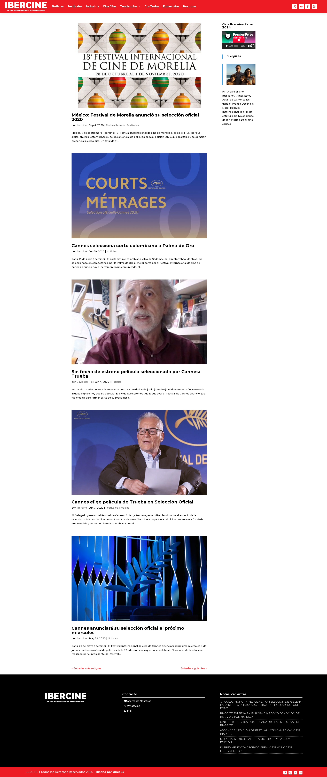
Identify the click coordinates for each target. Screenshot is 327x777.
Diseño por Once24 (110, 772)
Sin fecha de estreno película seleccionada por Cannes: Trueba (136, 374)
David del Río (84, 381)
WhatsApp (133, 706)
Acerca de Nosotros (139, 701)
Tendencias (128, 6)
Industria (92, 6)
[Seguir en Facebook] (307, 6)
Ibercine (81, 125)
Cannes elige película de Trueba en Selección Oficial (132, 502)
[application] (238, 40)
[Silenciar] (249, 46)
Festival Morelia (115, 125)
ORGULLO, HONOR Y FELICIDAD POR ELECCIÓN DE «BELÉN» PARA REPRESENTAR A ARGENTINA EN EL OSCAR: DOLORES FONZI (260, 705)
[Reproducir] (226, 46)
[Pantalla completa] (253, 46)
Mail (129, 710)
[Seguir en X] (294, 6)
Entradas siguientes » (194, 668)
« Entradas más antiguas (86, 668)
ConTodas (151, 6)
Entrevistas (171, 6)
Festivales (74, 6)
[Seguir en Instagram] (314, 6)
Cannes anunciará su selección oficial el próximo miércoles (128, 630)
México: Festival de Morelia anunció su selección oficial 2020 (135, 117)
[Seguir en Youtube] (301, 6)
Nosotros (189, 6)
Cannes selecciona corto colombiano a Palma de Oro (133, 245)
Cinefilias (109, 6)
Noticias (58, 6)
